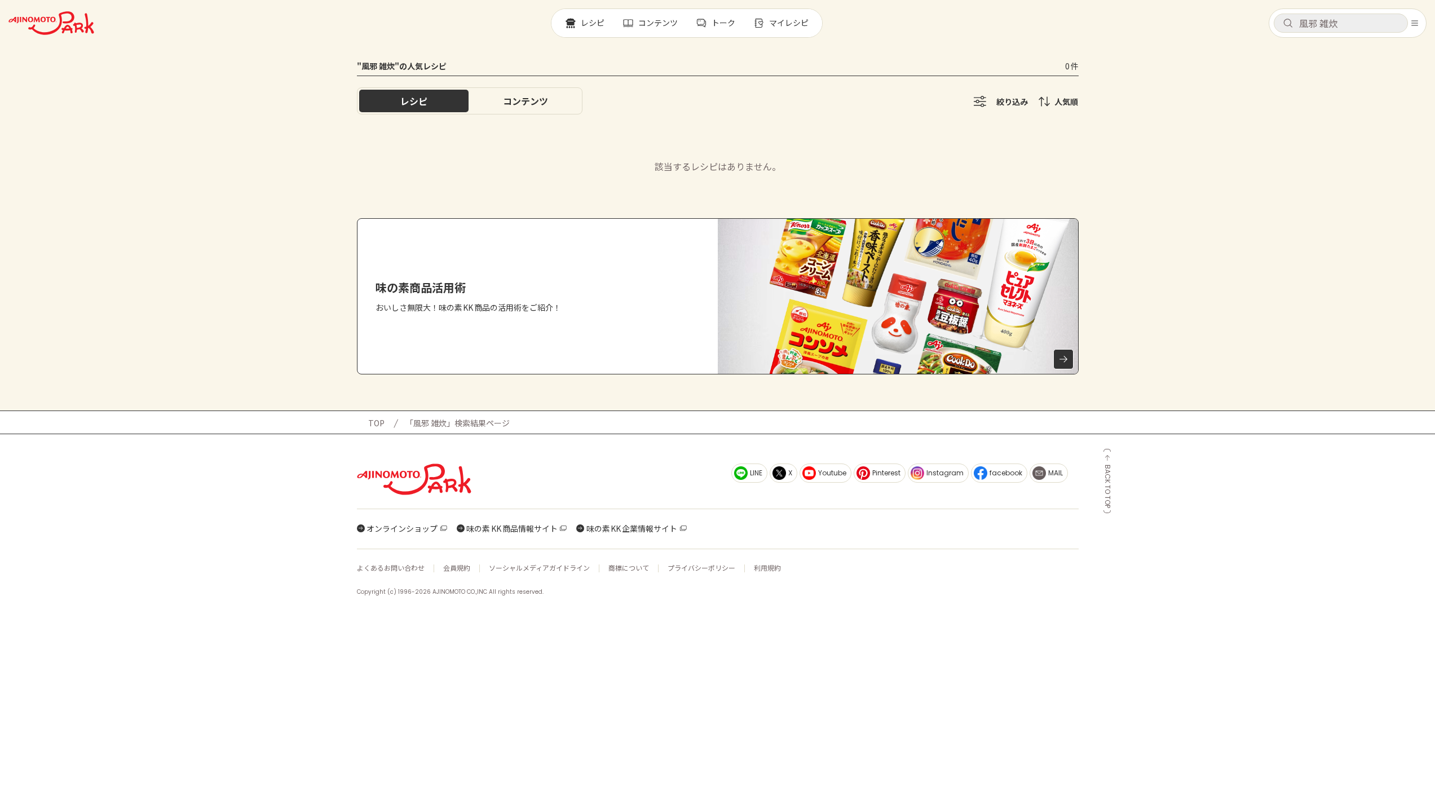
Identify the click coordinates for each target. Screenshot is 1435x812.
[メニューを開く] (1414, 23)
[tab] (525, 101)
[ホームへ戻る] (51, 23)
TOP (376, 423)
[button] (1341, 23)
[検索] (1288, 23)
